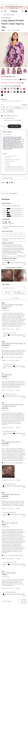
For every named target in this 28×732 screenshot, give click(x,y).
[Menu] (2, 11)
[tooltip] (22, 83)
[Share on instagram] (9, 182)
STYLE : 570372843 (7, 134)
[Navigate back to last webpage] (2, 14)
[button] (26, 11)
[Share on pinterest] (11, 182)
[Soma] (14, 11)
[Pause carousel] (27, 8)
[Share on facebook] (7, 182)
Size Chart (25, 104)
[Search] (23, 11)
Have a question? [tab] (13, 193)
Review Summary (16, 30)
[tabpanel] (14, 399)
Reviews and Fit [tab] (5, 193)
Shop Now (14, 7)
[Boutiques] (5, 11)
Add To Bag (14, 126)
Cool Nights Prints (9, 14)
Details (13, 76)
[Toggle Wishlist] (26, 34)
